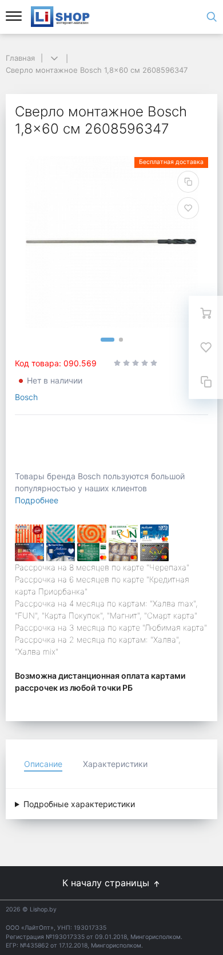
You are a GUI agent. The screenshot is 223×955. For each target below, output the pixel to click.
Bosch (26, 397)
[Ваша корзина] (206, 313)
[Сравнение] (206, 382)
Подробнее (36, 500)
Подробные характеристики (79, 804)
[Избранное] (206, 347)
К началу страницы (107, 883)
